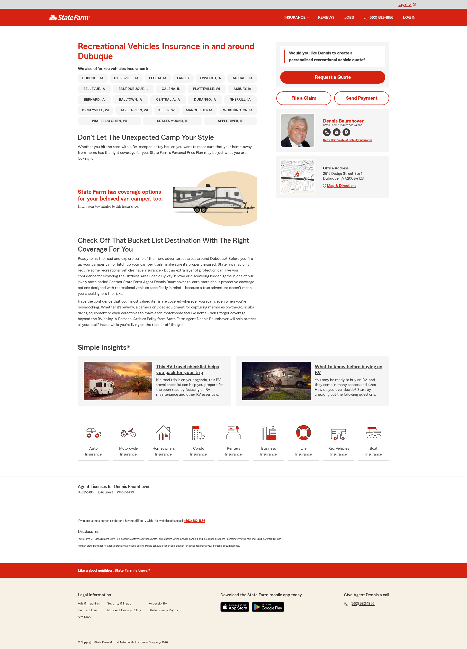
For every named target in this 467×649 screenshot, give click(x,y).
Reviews (326, 17)
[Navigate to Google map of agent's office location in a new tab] (346, 132)
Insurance (294, 17)
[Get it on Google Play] (268, 607)
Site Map (84, 617)
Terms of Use (87, 610)
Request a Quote (333, 77)
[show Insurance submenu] (307, 17)
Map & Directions (341, 186)
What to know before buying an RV (348, 369)
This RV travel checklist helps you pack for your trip (187, 369)
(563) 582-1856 (380, 17)
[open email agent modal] (337, 132)
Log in (409, 17)
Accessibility (158, 603)
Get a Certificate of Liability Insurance (347, 140)
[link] (69, 17)
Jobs (349, 17)
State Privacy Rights (163, 610)
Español (405, 4)
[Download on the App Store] (235, 607)
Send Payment (361, 98)
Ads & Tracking (88, 603)
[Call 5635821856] (327, 132)
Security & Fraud (119, 603)
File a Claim (303, 98)
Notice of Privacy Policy (124, 610)
